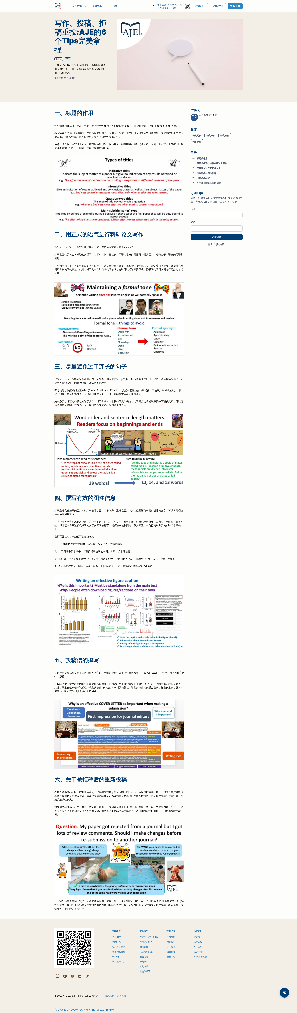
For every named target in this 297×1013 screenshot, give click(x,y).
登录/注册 (217, 6)
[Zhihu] (65, 976)
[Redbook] (80, 976)
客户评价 (198, 951)
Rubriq (115, 956)
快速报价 (171, 941)
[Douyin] (87, 976)
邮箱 (193, 222)
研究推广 (144, 961)
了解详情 (79, 908)
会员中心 (171, 956)
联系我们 (200, 6)
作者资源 (171, 936)
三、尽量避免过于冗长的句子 (206, 168)
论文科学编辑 (118, 946)
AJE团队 (198, 946)
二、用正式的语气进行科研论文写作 (209, 163)
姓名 (193, 209)
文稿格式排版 (146, 951)
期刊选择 (144, 946)
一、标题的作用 (200, 158)
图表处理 (144, 956)
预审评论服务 (146, 941)
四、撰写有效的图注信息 (204, 173)
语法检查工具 (118, 961)
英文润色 (116, 936)
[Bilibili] (57, 976)
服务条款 (121, 995)
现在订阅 (217, 237)
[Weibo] (72, 976)
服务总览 (77, 6)
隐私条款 (109, 995)
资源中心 (97, 6)
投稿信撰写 (145, 971)
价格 (115, 6)
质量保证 (171, 951)
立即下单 (235, 6)
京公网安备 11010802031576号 (96, 1009)
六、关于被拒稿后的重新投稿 (206, 183)
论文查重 (144, 966)
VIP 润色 (116, 941)
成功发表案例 (200, 956)
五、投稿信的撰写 (201, 178)
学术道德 (171, 946)
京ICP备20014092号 (66, 1009)
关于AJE (198, 941)
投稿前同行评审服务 (149, 936)
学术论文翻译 (118, 951)
